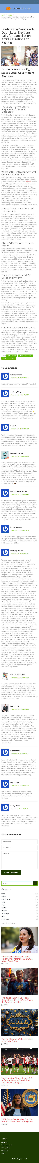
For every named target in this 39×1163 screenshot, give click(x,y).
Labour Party (23, 355)
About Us (4, 1142)
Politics (10, 15)
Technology (5, 913)
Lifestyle (4, 908)
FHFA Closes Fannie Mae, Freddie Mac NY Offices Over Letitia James (17, 1120)
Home (3, 15)
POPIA (3, 1153)
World (3, 902)
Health (3, 916)
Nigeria (28, 182)
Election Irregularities (8, 358)
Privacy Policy (5, 1148)
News (3, 905)
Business (4, 910)
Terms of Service (6, 1145)
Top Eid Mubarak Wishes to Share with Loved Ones (17, 1040)
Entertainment (5, 899)
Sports (3, 894)
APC (30, 355)
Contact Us (4, 1150)
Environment (5, 919)
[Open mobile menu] (36, 2)
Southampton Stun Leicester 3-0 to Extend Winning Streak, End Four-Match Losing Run (16, 1080)
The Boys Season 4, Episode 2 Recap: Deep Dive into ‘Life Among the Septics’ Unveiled (17, 1000)
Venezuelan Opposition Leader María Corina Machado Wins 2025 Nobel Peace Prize (17, 958)
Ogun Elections (11, 355)
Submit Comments (11, 872)
